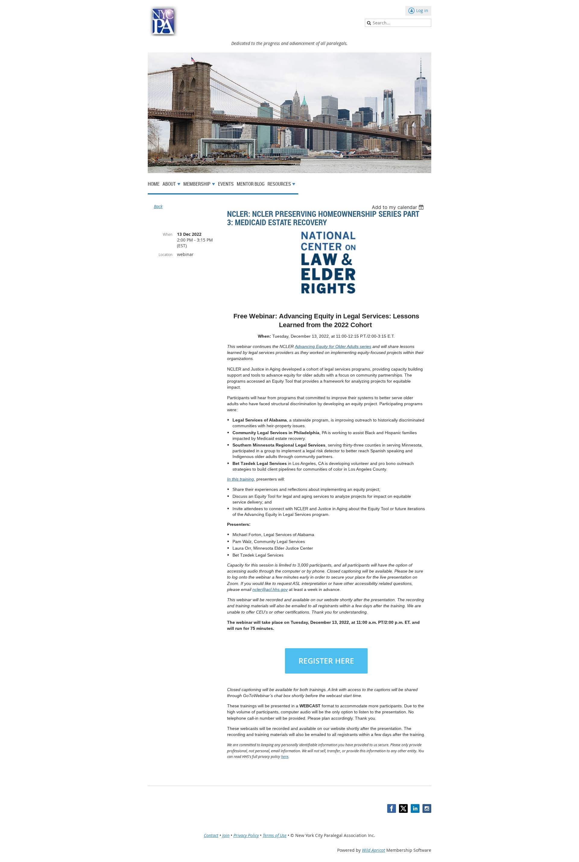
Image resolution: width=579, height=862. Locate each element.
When (167, 234)
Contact (211, 835)
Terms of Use (274, 835)
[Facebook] (391, 808)
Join (225, 835)
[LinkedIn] (415, 808)
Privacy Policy (246, 835)
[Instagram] (426, 808)
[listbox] (398, 207)
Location (165, 254)
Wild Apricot (373, 850)
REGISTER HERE (326, 661)
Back (158, 206)
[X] (403, 808)
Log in (422, 10)
